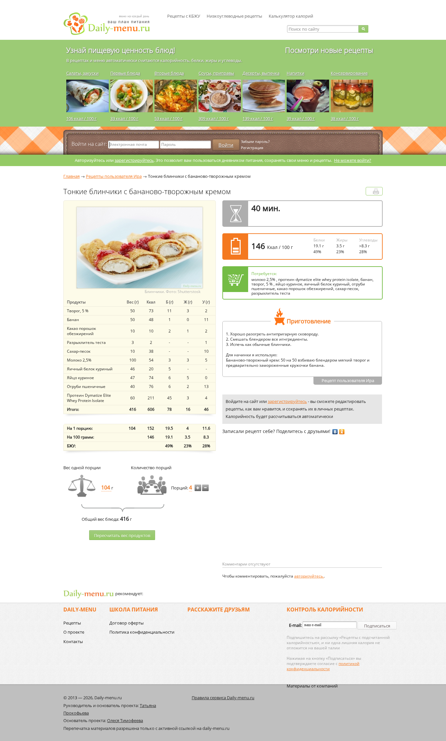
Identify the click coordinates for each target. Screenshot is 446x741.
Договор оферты (126, 623)
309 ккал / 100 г (214, 118)
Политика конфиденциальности (141, 632)
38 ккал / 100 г (345, 118)
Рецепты (72, 623)
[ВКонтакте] (335, 431)
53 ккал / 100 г (168, 118)
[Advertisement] (277, 508)
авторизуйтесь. (309, 576)
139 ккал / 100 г (258, 118)
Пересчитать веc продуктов (122, 535)
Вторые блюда (169, 73)
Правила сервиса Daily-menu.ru (223, 698)
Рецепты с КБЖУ (183, 16)
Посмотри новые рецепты (329, 50)
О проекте (73, 632)
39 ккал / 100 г (301, 118)
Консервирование (349, 73)
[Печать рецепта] (376, 191)
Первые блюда (125, 73)
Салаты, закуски (82, 73)
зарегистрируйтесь (134, 160)
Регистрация (252, 147)
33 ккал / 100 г (124, 118)
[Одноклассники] (342, 431)
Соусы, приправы (216, 73)
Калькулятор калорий (291, 16)
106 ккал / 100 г (81, 118)
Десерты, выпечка (261, 73)
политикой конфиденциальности (323, 666)
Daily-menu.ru (110, 23)
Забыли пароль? (255, 141)
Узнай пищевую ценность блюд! (120, 50)
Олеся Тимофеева (125, 720)
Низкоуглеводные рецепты (234, 16)
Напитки (295, 73)
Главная (71, 176)
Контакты (73, 641)
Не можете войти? (352, 160)
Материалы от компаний (312, 686)
